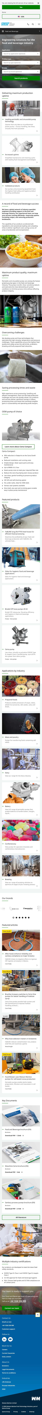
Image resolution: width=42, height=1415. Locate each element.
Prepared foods (11, 700)
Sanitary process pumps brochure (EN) (20, 1202)
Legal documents (8, 1369)
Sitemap (31, 1411)
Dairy (7, 773)
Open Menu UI (39, 24)
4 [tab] (22, 917)
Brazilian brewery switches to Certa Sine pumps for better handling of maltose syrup (20, 996)
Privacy (15, 1411)
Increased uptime (12, 154)
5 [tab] (25, 917)
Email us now (6, 1322)
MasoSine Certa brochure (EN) (16, 1166)
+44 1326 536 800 (8, 1325)
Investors (5, 1366)
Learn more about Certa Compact (18, 447)
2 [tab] (16, 917)
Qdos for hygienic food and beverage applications (19, 572)
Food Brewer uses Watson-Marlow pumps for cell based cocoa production (20, 1078)
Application (6, 50)
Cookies (23, 1411)
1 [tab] (13, 917)
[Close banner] (38, 3)
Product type (6, 59)
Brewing (8, 879)
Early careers (6, 1357)
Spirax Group (6, 1411)
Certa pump (9, 649)
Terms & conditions (9, 1373)
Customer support (8, 1329)
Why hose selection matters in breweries (20, 1039)
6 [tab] (28, 917)
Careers (4, 1349)
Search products (21, 78)
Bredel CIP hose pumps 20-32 (16, 609)
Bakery (7, 806)
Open (33, 24)
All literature (21, 1217)
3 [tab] (19, 917)
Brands (4, 68)
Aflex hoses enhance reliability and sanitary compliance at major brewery (19, 955)
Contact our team (12, 1308)
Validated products (12, 186)
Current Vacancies (8, 1353)
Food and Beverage (11, 31)
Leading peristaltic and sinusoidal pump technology (20, 120)
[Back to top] (37, 1315)
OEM (3, 1389)
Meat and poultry (11, 737)
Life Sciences (6, 1382)
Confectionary (10, 844)
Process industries (8, 1385)
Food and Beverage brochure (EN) (18, 1129)
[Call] (28, 24)
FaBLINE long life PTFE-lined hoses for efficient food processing (19, 533)
